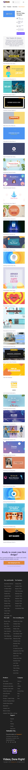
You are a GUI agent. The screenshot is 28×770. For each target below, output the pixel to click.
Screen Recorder (6, 693)
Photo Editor (5, 705)
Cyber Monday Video (17, 633)
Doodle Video (16, 665)
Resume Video (7, 621)
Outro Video (6, 626)
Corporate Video (18, 596)
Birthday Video (7, 601)
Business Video (18, 588)
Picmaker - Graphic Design (8, 698)
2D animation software (7, 683)
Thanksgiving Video (17, 636)
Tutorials (12, 718)
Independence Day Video (18, 650)
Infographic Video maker (8, 688)
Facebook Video (18, 601)
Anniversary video (8, 615)
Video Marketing (7, 636)
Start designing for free (14, 562)
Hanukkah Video (16, 660)
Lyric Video (15, 663)
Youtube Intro (7, 593)
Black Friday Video (17, 631)
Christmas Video (16, 623)
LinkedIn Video (7, 596)
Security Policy (20, 691)
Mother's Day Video (17, 653)
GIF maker (5, 696)
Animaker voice (6, 708)
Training (12, 723)
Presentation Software (8, 583)
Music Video (6, 608)
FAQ (11, 721)
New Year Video (16, 626)
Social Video (15, 673)
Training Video (18, 583)
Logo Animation (7, 631)
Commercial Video (8, 638)
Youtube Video (18, 605)
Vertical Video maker (7, 691)
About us (19, 681)
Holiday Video (16, 628)
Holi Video (15, 645)
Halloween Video (16, 638)
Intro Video (6, 623)
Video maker (5, 681)
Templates (9, 6)
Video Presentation (19, 591)
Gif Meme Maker (7, 588)
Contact (11, 726)
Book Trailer (6, 613)
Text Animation (7, 628)
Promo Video (7, 633)
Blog (18, 693)
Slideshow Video (18, 598)
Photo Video (15, 670)
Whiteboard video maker (8, 686)
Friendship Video (16, 641)
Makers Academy (6, 710)
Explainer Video (18, 586)
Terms (18, 688)
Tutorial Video (7, 603)
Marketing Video (18, 593)
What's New (12, 728)
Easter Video (15, 655)
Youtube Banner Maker (8, 703)
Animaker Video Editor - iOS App (10, 713)
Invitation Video (7, 605)
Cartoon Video (7, 610)
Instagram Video (18, 603)
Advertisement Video (19, 608)
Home (4, 6)
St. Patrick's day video (17, 648)
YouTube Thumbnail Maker (8, 700)
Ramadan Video (16, 643)
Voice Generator (7, 586)
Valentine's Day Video (17, 621)
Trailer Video (7, 598)
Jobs (18, 683)
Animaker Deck (7, 591)
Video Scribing (16, 668)
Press (18, 698)
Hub (18, 696)
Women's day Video (17, 658)
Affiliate (19, 686)
